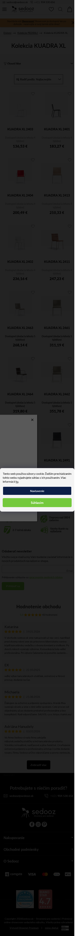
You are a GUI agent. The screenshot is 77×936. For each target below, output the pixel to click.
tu (17, 481)
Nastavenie (37, 491)
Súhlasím (37, 502)
